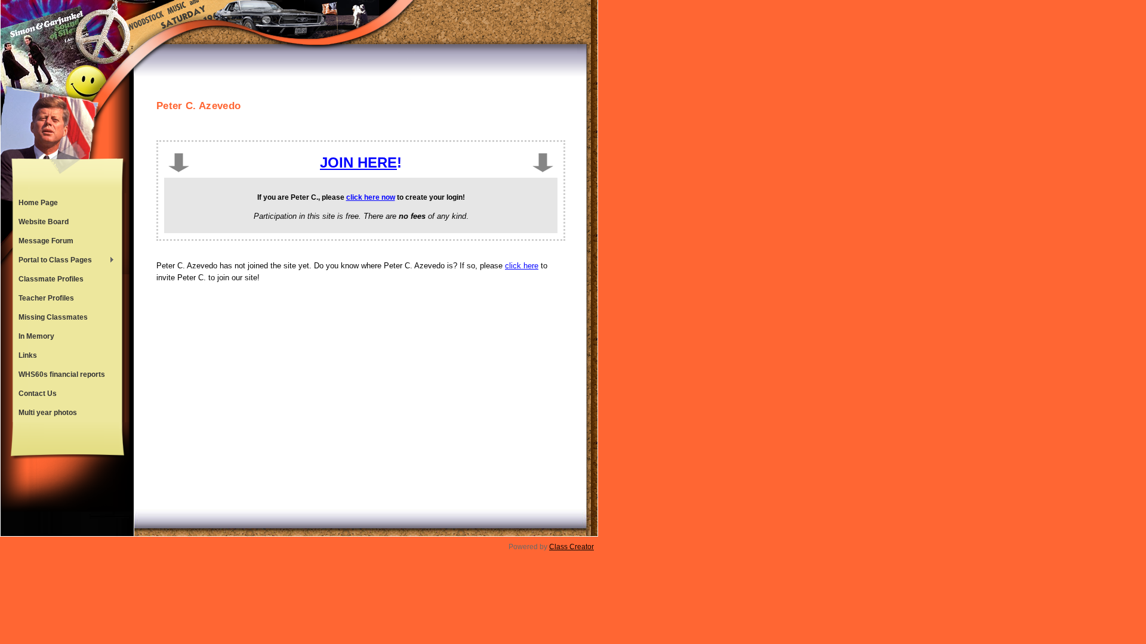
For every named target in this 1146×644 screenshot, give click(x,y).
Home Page (38, 203)
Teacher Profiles (46, 298)
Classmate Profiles (51, 279)
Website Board (44, 222)
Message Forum (46, 241)
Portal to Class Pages (52, 261)
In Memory (36, 336)
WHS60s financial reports (62, 374)
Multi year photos (48, 412)
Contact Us (38, 393)
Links (28, 355)
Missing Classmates (53, 317)
